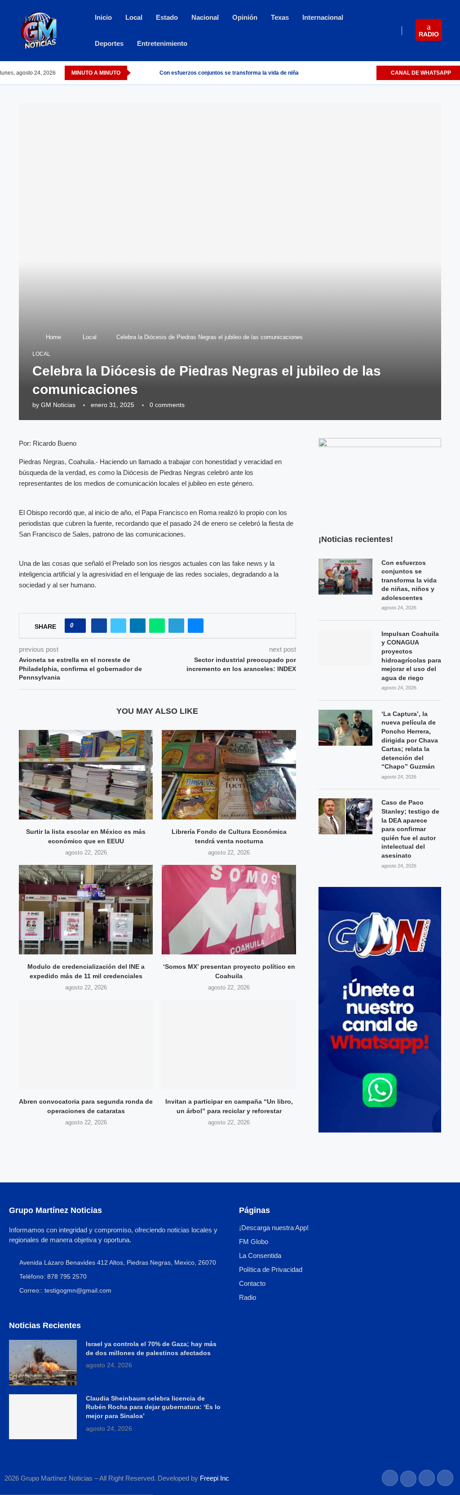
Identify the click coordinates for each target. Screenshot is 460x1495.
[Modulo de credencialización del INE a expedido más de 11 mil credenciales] (86, 909)
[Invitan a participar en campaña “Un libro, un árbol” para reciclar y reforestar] (229, 1044)
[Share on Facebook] (99, 625)
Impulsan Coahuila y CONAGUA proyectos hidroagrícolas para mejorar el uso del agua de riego (411, 655)
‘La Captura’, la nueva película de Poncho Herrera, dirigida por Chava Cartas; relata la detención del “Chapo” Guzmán (409, 740)
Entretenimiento (162, 43)
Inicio (103, 17)
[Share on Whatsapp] (157, 625)
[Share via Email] (195, 625)
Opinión (244, 17)
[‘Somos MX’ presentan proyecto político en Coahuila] (229, 909)
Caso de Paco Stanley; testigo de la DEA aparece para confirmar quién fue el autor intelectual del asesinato (410, 829)
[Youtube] (369, 72)
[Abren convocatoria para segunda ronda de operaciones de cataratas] (86, 1044)
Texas (280, 17)
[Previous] (139, 73)
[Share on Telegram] (176, 625)
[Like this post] (77, 625)
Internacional (322, 17)
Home (53, 337)
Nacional (205, 17)
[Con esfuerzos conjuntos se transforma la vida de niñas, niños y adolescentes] (345, 577)
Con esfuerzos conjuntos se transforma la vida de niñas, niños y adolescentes (409, 580)
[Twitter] (348, 72)
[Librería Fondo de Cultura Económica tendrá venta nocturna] (229, 774)
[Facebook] (338, 72)
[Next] (151, 73)
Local (133, 17)
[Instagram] (359, 72)
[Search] (455, 31)
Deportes (109, 43)
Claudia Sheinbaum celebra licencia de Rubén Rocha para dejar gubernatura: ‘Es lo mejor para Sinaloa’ (153, 1407)
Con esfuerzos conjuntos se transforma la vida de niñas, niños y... (243, 73)
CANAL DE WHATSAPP (420, 73)
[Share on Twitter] (118, 625)
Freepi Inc (214, 1478)
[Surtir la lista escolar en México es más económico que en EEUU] (86, 774)
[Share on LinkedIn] (138, 625)
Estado (167, 17)
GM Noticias (58, 404)
